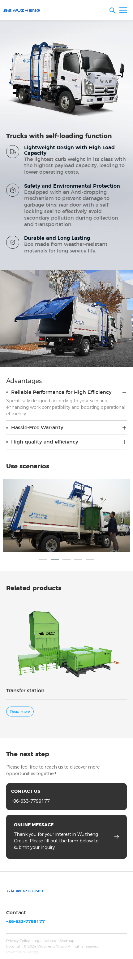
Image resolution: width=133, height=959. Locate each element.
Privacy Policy (18, 940)
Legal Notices (44, 940)
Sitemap (66, 940)
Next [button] (130, 515)
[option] (66, 515)
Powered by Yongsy (22, 951)
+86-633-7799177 (30, 801)
